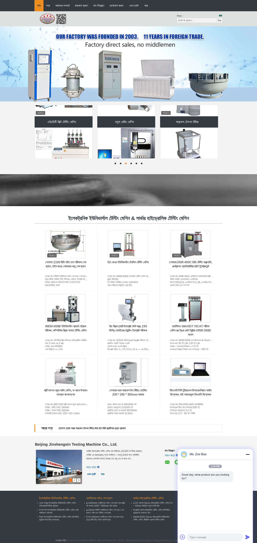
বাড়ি (39, 5)
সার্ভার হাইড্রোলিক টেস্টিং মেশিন (148, 498)
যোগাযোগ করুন (116, 5)
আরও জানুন (91, 467)
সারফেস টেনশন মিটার (187, 111)
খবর (146, 5)
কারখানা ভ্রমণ (81, 5)
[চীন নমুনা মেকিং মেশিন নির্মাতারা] (126, 137)
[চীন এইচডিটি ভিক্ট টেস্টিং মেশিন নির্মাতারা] (64, 137)
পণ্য (48, 5)
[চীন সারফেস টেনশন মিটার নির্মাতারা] (189, 137)
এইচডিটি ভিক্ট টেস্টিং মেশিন (61, 111)
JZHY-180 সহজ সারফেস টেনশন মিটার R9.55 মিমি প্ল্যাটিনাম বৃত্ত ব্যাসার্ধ (91, 428)
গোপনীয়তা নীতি (60, 540)
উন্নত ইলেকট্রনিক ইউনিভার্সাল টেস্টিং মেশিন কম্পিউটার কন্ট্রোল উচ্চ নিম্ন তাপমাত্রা (59, 518)
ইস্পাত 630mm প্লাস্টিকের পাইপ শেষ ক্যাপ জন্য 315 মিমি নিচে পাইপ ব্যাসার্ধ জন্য (104, 518)
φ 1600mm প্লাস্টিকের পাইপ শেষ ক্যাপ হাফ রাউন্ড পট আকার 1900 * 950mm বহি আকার (105, 504)
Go (219, 20)
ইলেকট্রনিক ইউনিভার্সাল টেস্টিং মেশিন (57, 498)
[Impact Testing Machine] (128, 63)
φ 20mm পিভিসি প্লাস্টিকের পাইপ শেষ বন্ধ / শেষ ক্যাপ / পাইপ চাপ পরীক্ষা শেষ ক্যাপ (105, 511)
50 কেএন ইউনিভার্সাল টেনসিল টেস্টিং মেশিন (128, 262)
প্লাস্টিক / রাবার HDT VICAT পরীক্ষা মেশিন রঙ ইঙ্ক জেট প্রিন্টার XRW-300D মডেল (190, 330)
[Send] (248, 537)
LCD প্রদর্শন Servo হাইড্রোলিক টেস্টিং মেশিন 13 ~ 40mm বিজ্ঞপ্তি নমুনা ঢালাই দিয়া (153, 504)
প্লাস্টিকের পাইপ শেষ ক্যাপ (99, 498)
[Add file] (182, 537)
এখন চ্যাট (133, 5)
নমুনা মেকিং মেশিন (124, 111)
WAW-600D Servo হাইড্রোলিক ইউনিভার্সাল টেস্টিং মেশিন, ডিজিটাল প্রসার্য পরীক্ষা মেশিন (151, 518)
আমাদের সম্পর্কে (62, 5)
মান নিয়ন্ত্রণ (98, 5)
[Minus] (247, 454)
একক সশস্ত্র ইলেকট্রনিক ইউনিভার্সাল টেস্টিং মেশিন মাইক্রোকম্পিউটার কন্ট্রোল (57, 504)
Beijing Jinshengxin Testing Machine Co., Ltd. (76, 444)
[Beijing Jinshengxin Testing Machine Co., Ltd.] (55, 18)
